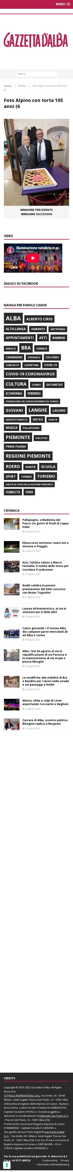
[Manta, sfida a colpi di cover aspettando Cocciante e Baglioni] (11, 708)
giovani (14, 410)
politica (41, 438)
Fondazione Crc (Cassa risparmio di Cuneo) (32, 401)
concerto (12, 365)
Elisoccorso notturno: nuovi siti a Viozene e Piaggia (45, 544)
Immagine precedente (36, 210)
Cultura (16, 384)
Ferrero (34, 393)
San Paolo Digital (31, 1132)
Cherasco (34, 357)
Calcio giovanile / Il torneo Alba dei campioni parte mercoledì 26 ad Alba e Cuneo (45, 631)
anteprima (57, 329)
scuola (48, 466)
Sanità (30, 467)
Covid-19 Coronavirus (30, 374)
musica (11, 428)
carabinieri (14, 357)
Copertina (31, 365)
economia (14, 393)
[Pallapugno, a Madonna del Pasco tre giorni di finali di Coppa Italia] (11, 527)
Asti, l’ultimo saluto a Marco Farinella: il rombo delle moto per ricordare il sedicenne (45, 566)
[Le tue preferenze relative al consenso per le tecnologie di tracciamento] (7, 1165)
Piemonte (18, 437)
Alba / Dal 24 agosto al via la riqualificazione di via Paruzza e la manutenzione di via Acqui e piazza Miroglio (44, 656)
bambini (58, 338)
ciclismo (52, 357)
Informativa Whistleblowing (53, 1164)
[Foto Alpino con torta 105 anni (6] (36, 203)
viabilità (13, 492)
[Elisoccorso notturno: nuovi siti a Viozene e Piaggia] (11, 550)
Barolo (11, 348)
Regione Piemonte (28, 456)
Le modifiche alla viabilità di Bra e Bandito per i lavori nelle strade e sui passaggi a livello (45, 681)
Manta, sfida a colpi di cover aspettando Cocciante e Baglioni (45, 702)
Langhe (38, 410)
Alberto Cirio (39, 319)
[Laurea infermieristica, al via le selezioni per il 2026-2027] (11, 616)
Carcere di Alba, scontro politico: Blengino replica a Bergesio (45, 721)
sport (11, 476)
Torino (26, 476)
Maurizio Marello (16, 419)
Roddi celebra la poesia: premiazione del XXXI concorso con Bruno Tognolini (43, 588)
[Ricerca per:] (36, 73)
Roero (13, 466)
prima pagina (16, 446)
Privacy (65, 1160)
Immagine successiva (36, 214)
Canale (41, 348)
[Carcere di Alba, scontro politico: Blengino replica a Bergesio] (11, 728)
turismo (46, 476)
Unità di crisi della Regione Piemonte (29, 484)
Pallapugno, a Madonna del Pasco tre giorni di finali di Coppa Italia (45, 523)
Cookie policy (50, 1160)
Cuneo (36, 384)
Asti (43, 337)
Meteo (38, 419)
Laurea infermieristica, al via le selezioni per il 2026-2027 (44, 610)
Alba (13, 318)
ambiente (38, 329)
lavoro (59, 410)
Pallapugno (31, 428)
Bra (26, 347)
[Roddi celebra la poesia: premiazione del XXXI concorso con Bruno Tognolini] (11, 593)
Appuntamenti (20, 337)
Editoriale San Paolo (51, 1116)
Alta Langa (16, 329)
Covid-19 (50, 365)
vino (29, 492)
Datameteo (54, 384)
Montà (52, 419)
